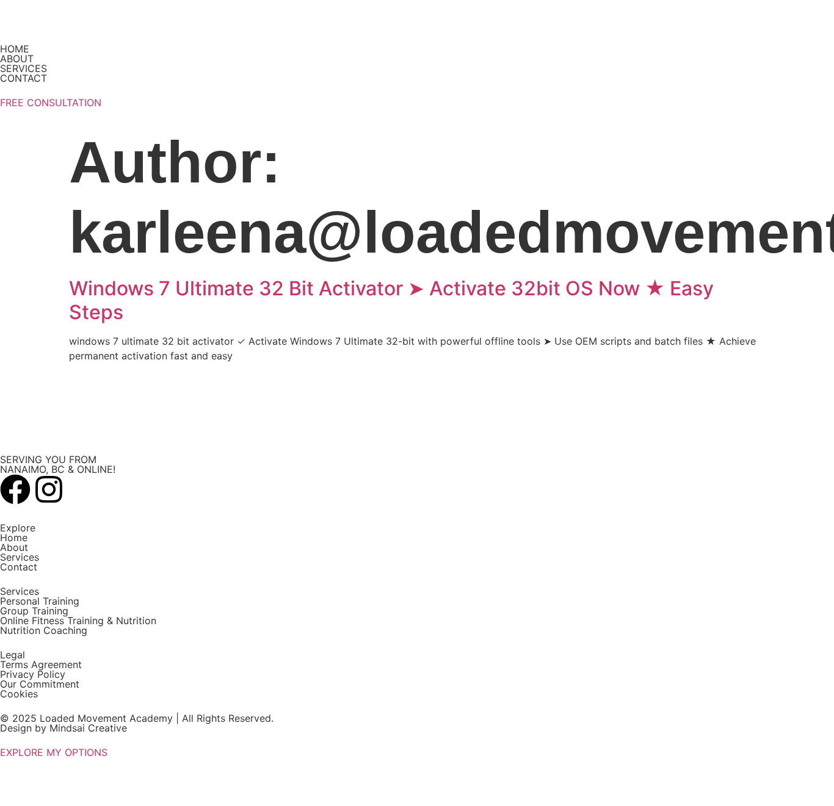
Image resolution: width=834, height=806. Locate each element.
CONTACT (23, 78)
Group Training (34, 611)
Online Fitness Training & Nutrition (78, 620)
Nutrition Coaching (43, 630)
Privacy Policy (32, 674)
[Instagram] (49, 489)
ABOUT (17, 58)
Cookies (19, 694)
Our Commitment (39, 684)
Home (13, 537)
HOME (14, 49)
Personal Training (39, 601)
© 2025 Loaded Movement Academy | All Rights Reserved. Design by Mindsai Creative (137, 723)
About (14, 547)
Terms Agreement (41, 664)
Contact (18, 567)
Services (19, 557)
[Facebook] (15, 489)
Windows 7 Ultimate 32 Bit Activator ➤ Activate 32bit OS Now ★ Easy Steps (391, 299)
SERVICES (23, 68)
